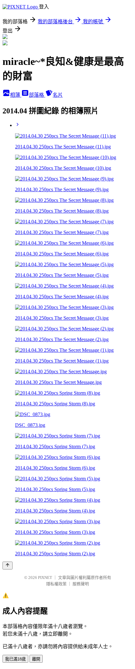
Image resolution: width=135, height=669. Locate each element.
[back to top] (8, 565)
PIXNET (45, 577)
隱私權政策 (56, 583)
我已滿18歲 (15, 659)
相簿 (15, 95)
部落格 (37, 95)
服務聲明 (81, 583)
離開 (36, 659)
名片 (58, 95)
